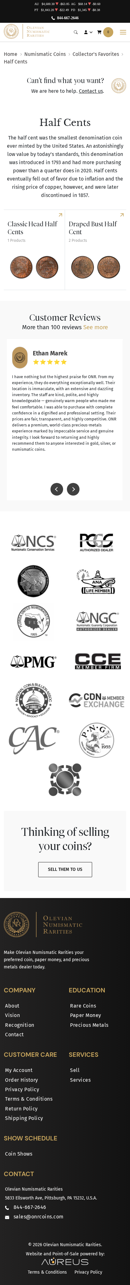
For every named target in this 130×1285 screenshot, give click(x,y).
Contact (14, 1035)
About (12, 1006)
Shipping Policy (24, 1118)
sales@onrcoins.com (39, 1217)
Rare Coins (83, 1006)
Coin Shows (18, 1154)
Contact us (91, 91)
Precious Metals (89, 1025)
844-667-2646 (68, 18)
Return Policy (21, 1109)
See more (95, 327)
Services (80, 1080)
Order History (21, 1080)
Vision (12, 1015)
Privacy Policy (22, 1089)
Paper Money (85, 1015)
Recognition (19, 1025)
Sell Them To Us (65, 869)
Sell (75, 1070)
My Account (18, 1070)
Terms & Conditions (28, 1099)
